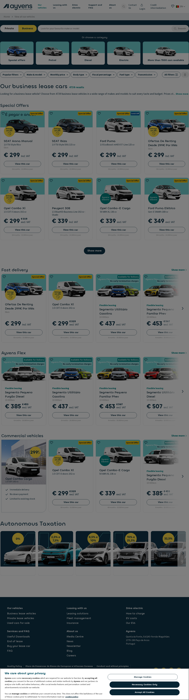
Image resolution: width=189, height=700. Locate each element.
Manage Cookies (142, 677)
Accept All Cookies (144, 692)
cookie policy (71, 696)
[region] (94, 684)
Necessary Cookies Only (144, 684)
